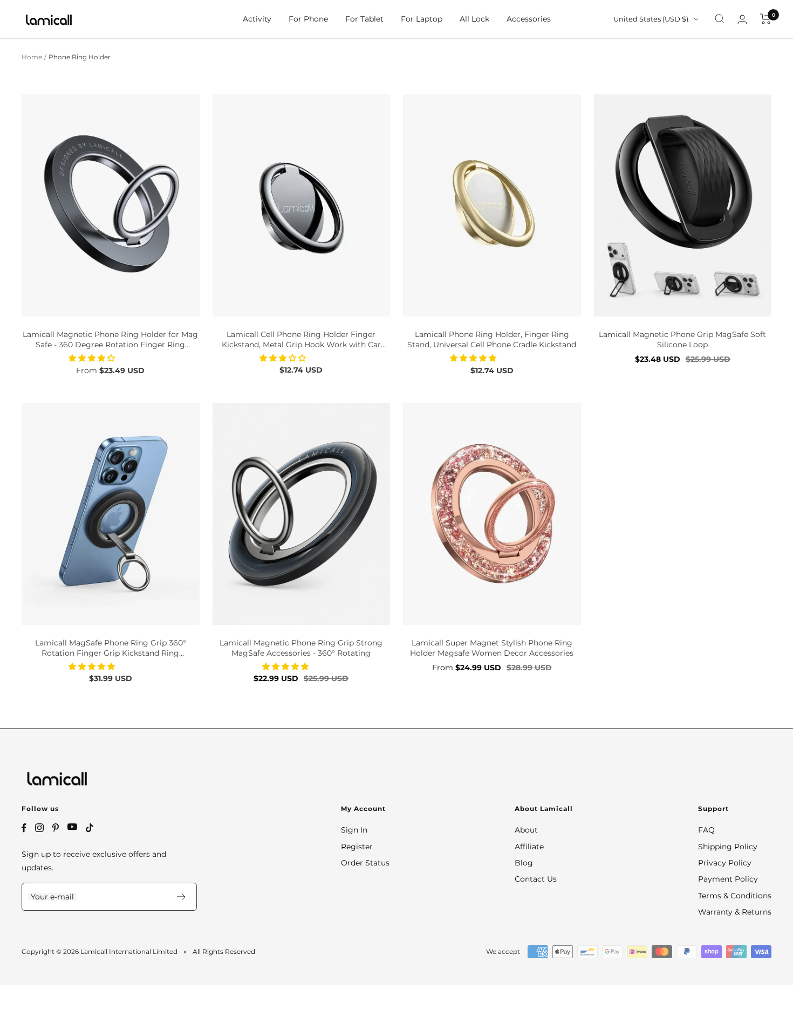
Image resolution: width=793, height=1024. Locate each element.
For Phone (308, 19)
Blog (524, 863)
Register (357, 846)
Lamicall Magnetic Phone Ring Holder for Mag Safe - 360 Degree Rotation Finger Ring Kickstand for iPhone (110, 340)
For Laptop (421, 19)
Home (32, 57)
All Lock (474, 19)
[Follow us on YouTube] (72, 826)
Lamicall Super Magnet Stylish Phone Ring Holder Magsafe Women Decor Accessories (491, 648)
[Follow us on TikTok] (89, 827)
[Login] (742, 19)
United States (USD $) (650, 19)
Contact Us (536, 879)
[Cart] (765, 18)
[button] (93, 358)
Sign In (354, 830)
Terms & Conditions (734, 896)
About (526, 830)
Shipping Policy (727, 846)
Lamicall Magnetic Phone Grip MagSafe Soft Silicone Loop (682, 339)
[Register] (181, 897)
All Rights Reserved (224, 951)
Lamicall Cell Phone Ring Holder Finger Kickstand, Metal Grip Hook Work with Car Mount (301, 340)
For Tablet (364, 19)
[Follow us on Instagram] (39, 827)
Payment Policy (728, 879)
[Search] (719, 19)
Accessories (529, 19)
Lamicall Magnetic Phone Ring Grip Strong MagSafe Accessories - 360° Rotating (301, 648)
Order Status (365, 863)
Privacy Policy (724, 863)
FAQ (706, 830)
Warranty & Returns (734, 912)
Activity (257, 19)
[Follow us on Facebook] (24, 828)
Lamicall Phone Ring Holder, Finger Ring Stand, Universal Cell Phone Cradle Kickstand (491, 339)
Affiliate (529, 846)
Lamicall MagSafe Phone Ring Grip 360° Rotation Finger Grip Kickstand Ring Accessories (110, 648)
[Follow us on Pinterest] (55, 827)
